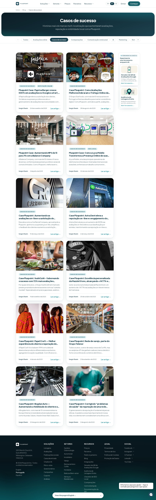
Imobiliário (68, 457)
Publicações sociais (51, 455)
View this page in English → (65, 495)
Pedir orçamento (90, 455)
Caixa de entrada (50, 458)
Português (20, 472)
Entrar (123, 4)
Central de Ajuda (90, 486)
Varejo (66, 461)
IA (113, 40)
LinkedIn (127, 458)
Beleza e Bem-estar (71, 473)
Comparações (77, 40)
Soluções (44, 4)
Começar (134, 4)
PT (112, 3)
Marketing (123, 40)
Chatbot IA (48, 462)
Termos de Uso (110, 451)
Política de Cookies (111, 455)
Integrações (88, 462)
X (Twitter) (128, 455)
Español (19, 475)
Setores (56, 4)
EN (108, 3)
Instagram (128, 451)
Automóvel (68, 454)
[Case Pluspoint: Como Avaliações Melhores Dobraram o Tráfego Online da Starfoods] (90, 82)
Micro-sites (48, 465)
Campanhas (48, 472)
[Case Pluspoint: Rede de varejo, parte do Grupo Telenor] (90, 333)
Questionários (49, 469)
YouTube (127, 462)
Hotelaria (67, 470)
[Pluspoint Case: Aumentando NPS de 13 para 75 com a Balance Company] (39, 145)
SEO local (92, 148)
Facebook (128, 448)
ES (116, 3)
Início (18, 10)
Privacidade (108, 448)
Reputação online (45, 86)
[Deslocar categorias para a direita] (138, 40)
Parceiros (77, 4)
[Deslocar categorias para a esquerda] (18, 40)
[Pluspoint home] (22, 3)
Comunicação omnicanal (97, 40)
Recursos (88, 4)
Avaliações (48, 451)
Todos (25, 40)
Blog (24, 10)
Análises (47, 479)
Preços (67, 4)
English (18, 470)
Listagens (47, 448)
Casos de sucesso (59, 40)
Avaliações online (40, 40)
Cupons (47, 475)
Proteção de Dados (111, 458)
